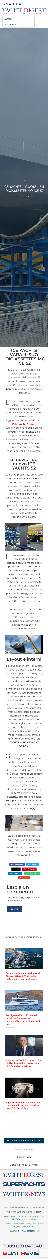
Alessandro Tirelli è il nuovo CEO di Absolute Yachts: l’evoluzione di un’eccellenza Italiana (23, 1063)
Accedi (14, 909)
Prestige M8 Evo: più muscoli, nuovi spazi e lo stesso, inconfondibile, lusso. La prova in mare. (23, 1020)
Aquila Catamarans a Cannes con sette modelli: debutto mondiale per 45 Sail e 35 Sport (23, 1105)
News (24, 181)
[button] (17, 864)
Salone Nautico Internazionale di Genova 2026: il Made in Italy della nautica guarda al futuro (23, 976)
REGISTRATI (10, 24)
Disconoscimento (24, 1149)
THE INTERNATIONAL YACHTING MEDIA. (24, 1212)
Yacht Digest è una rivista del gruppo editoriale (24, 1207)
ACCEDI (8, 19)
